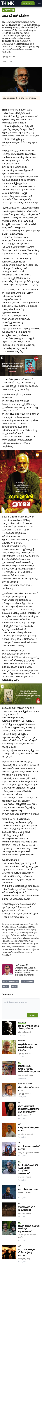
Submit (32, 1015)
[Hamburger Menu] (39, 3)
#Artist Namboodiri (10, 981)
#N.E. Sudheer (27, 981)
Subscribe (28, 3)
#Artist (5, 986)
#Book (14, 986)
